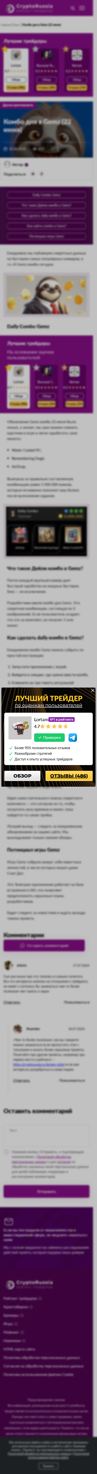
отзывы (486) (69, 776)
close (93, 690)
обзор (22, 776)
